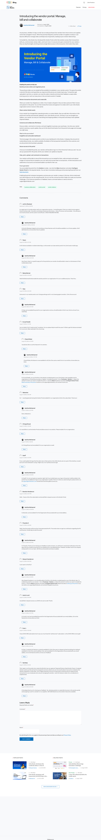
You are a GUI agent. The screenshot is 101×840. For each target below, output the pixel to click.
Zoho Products (90, 2)
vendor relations (52, 187)
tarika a (71, 778)
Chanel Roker (28, 339)
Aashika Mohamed (29, 25)
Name (21, 727)
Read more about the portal (29, 382)
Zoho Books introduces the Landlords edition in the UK (36, 764)
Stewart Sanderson (28, 559)
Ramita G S (32, 778)
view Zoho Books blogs (50, 786)
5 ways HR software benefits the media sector (78, 775)
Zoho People (72, 772)
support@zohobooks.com (29, 481)
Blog (14, 2)
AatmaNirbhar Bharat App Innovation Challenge (76, 764)
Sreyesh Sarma (33, 767)
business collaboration (30, 187)
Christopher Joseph (74, 767)
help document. (24, 172)
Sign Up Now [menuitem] (91, 7)
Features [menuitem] (78, 7)
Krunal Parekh (26, 322)
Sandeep (25, 663)
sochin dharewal (27, 204)
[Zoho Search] (84, 2)
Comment (22, 709)
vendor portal (41, 187)
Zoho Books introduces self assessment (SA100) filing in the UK (38, 775)
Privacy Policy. (67, 735)
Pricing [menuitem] (84, 7)
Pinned (70, 762)
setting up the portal (72, 583)
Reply (22, 216)
